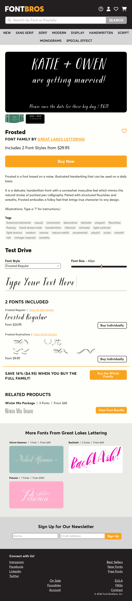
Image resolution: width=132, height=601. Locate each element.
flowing (11, 227)
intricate (84, 227)
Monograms (51, 41)
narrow (43, 232)
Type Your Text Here (40, 283)
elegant (100, 222)
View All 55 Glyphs (45, 334)
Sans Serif (25, 33)
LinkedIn (15, 571)
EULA (119, 581)
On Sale (55, 581)
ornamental (80, 232)
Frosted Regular (15, 310)
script (107, 232)
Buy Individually (112, 325)
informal (70, 227)
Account (55, 590)
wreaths (44, 237)
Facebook (16, 567)
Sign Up (113, 536)
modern (31, 232)
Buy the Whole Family (108, 374)
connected (53, 222)
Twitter (14, 576)
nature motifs (60, 232)
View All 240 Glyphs (41, 310)
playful (95, 232)
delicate (86, 222)
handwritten (53, 227)
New (7, 33)
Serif (42, 33)
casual (39, 222)
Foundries (54, 585)
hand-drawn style (30, 227)
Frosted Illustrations (17, 334)
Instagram (16, 562)
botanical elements (19, 222)
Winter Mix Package (19, 411)
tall (9, 237)
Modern (59, 33)
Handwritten (101, 33)
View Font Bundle (111, 410)
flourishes (114, 222)
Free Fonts (115, 571)
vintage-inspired (24, 237)
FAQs (119, 585)
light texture (14, 232)
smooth (119, 232)
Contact (117, 590)
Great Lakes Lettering (61, 139)
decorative (70, 222)
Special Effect (79, 41)
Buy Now (66, 161)
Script (123, 33)
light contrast (102, 227)
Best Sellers (115, 562)
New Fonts (115, 567)
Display (77, 33)
